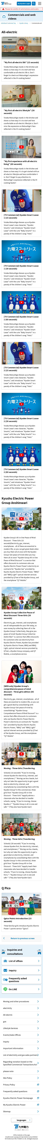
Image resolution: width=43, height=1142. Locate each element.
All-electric (7, 1014)
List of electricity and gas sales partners (20, 1055)
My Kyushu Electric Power (14, 1104)
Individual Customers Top (8, 23)
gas (4, 1021)
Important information (13, 1048)
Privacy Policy (9, 1084)
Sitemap (7, 1111)
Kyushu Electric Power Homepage (18, 1098)
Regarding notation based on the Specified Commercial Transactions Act (20, 1063)
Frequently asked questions (15, 1091)
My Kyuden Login (24, 3)
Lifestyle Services (10, 1028)
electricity (7, 1008)
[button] (21, 1120)
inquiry (6, 1041)
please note (8, 1071)
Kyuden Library (23, 23)
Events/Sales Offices (12, 1034)
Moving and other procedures (16, 1001)
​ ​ (23, 9)
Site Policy (7, 1077)
